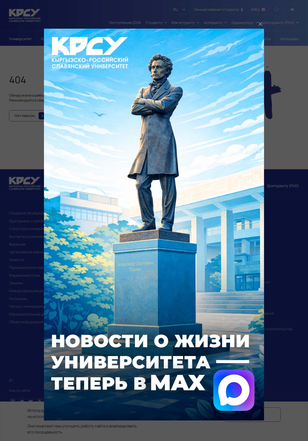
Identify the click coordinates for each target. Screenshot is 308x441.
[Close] (260, 24)
